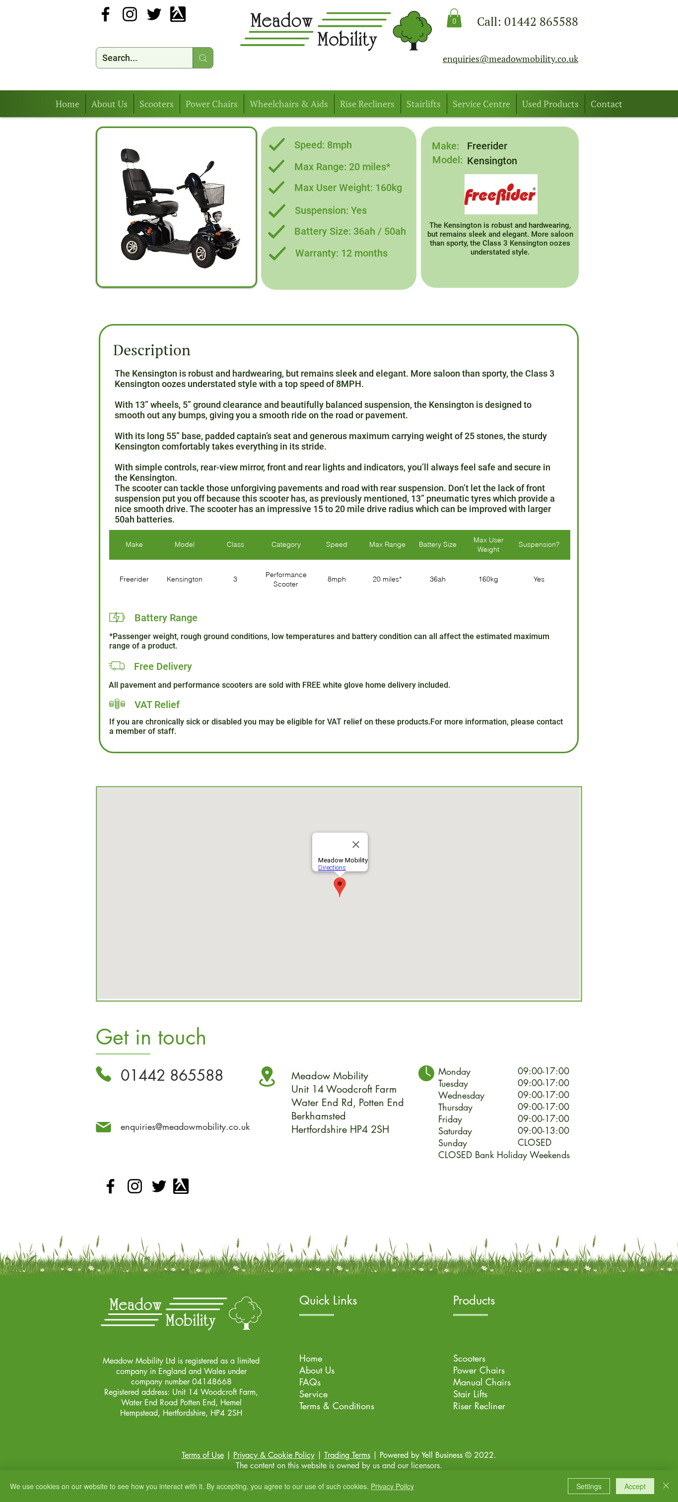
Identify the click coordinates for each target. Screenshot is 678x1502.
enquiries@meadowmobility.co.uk (185, 1126)
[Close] (666, 1486)
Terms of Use (203, 1455)
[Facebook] (105, 14)
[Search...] (203, 58)
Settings (589, 1486)
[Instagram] (129, 14)
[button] (454, 17)
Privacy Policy (392, 1486)
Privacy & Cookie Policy (274, 1455)
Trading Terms (347, 1455)
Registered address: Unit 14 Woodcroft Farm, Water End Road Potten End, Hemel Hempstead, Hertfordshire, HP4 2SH (181, 1402)
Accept (635, 1486)
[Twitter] (154, 14)
